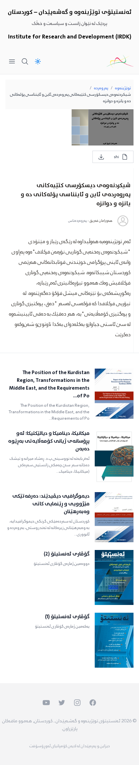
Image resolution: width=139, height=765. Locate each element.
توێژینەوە (123, 88)
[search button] (24, 61)
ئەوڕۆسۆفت (40, 745)
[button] (20, 744)
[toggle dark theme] (37, 61)
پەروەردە (101, 88)
